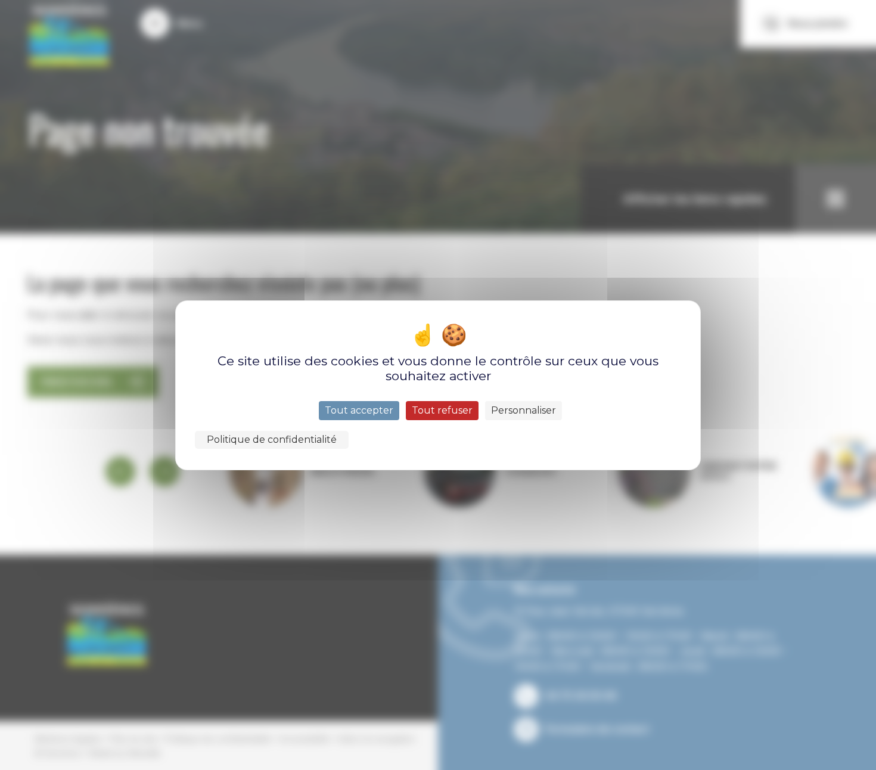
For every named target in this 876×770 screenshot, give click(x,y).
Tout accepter (359, 410)
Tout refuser (442, 410)
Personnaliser (523, 410)
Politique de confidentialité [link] (272, 439)
